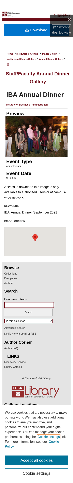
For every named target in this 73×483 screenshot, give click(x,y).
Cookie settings (49, 437)
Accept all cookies (36, 460)
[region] (36, 444)
